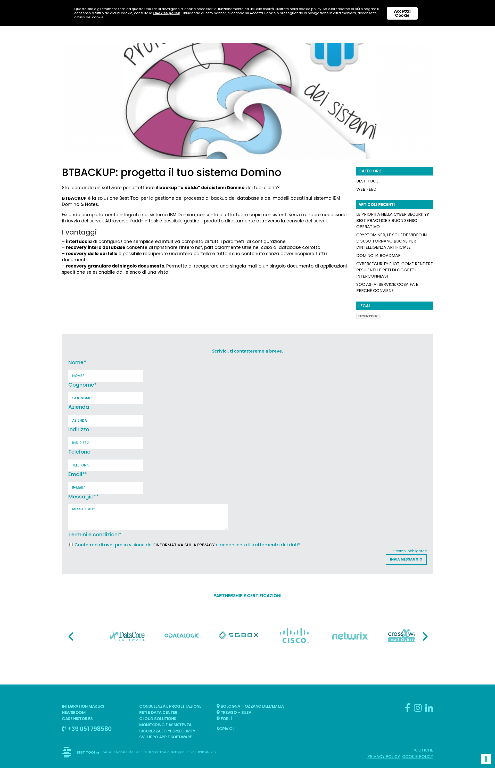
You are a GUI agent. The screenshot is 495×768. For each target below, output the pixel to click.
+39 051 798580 (89, 729)
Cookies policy (166, 13)
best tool (367, 181)
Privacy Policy (367, 316)
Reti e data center (158, 712)
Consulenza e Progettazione (170, 706)
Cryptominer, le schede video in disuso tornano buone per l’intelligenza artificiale (391, 241)
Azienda (78, 407)
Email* (77, 474)
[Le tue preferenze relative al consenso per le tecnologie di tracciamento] (486, 759)
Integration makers (83, 706)
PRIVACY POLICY (383, 756)
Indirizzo (78, 429)
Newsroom (73, 712)
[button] (71, 636)
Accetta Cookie (402, 13)
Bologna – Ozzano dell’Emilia (252, 706)
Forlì (226, 719)
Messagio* (83, 496)
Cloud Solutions (157, 719)
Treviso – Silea (235, 712)
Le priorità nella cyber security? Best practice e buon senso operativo (392, 220)
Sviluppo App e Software (165, 737)
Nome (77, 362)
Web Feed (366, 189)
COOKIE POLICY (417, 756)
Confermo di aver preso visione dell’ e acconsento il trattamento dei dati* (187, 545)
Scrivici (225, 729)
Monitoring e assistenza (165, 725)
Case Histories (77, 719)
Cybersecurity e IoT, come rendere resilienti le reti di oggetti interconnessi (394, 270)
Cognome (82, 384)
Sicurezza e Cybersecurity (167, 731)
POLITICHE (422, 750)
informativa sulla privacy (185, 545)
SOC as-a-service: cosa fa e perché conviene (387, 287)
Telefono (79, 451)
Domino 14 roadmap (378, 255)
